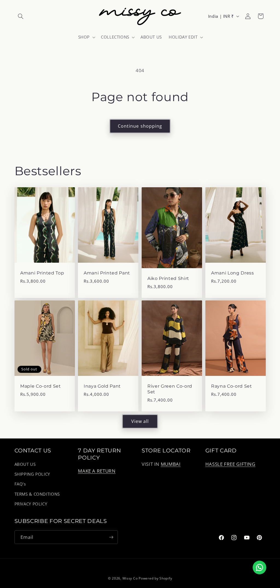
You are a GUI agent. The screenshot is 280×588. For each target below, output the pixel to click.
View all (140, 421)
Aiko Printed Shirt (168, 278)
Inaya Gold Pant (102, 386)
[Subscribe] (111, 537)
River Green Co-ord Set (169, 389)
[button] (20, 16)
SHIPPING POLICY (32, 474)
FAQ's (20, 484)
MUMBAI (171, 464)
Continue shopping (140, 126)
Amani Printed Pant (107, 273)
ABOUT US (25, 464)
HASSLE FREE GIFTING (230, 464)
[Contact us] (259, 567)
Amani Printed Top (42, 273)
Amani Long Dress (232, 273)
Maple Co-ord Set (40, 386)
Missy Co (130, 578)
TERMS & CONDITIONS (37, 494)
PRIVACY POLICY (30, 504)
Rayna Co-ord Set (231, 386)
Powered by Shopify (155, 578)
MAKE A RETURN (96, 471)
